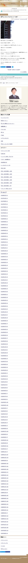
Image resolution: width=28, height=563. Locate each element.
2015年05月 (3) (4, 262)
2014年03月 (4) (4, 303)
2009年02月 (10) (4, 480)
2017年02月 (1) (4, 212)
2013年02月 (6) (4, 341)
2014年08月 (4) (4, 288)
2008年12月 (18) (4, 486)
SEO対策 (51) (4, 162)
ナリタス (3, 545)
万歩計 (2, 135)
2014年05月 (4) (4, 297)
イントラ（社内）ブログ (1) (7, 156)
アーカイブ (3, 192)
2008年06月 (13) (4, 504)
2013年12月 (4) (4, 311)
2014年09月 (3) (4, 285)
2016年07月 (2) (4, 224)
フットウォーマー (5, 117)
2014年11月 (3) (4, 279)
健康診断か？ (4, 126)
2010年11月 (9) (4, 419)
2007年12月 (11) (4, 521)
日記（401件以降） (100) (6, 179)
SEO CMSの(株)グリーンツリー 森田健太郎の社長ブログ (11, 558)
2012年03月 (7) (4, 373)
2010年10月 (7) (4, 422)
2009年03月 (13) (4, 478)
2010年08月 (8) (4, 428)
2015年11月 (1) (4, 247)
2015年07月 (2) (4, 256)
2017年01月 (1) (4, 215)
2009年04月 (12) (4, 475)
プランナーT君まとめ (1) (6, 188)
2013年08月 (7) (4, 323)
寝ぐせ (2, 132)
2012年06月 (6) (4, 364)
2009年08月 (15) (4, 463)
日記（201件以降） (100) (6, 174)
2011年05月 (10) (4, 402)
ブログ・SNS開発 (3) (5, 159)
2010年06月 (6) (4, 434)
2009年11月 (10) (4, 454)
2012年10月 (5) (4, 352)
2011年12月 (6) (4, 381)
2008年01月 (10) (4, 518)
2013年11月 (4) (4, 314)
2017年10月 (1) (4, 198)
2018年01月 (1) (4, 195)
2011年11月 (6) (4, 384)
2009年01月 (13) (4, 483)
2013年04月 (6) (4, 335)
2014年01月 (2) (4, 309)
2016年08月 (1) (4, 221)
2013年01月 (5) (4, 344)
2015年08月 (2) (4, 253)
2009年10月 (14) (4, 457)
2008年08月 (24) (4, 498)
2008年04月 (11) (4, 510)
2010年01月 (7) (4, 448)
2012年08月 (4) (4, 358)
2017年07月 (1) (4, 204)
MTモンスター (4, 548)
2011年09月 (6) (4, 390)
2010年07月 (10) (4, 431)
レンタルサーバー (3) (5, 165)
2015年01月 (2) (4, 274)
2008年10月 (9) (4, 492)
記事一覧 (13, 69)
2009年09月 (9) (4, 460)
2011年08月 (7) (4, 393)
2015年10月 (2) (4, 250)
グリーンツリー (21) (5, 150)
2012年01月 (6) (4, 378)
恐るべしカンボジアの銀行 (7, 143)
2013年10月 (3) (4, 317)
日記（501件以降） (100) (6, 182)
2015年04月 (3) (4, 265)
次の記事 (18, 69)
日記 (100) (3, 168)
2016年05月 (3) (4, 230)
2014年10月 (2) (4, 282)
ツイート (3, 67)
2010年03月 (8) (4, 443)
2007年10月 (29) (4, 527)
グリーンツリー (4, 540)
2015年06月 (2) (4, 259)
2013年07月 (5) (4, 326)
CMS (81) (3, 153)
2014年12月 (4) (4, 277)
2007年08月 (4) (4, 533)
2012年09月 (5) (4, 355)
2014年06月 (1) (4, 294)
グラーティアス (4, 543)
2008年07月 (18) (4, 501)
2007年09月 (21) (4, 530)
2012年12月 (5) (4, 346)
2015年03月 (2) (4, 268)
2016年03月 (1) (4, 236)
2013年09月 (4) (4, 320)
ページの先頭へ (23, 71)
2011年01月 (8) (4, 413)
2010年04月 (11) (4, 440)
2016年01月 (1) (4, 242)
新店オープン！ (4, 120)
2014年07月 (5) (4, 291)
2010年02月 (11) (4, 445)
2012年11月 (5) (4, 349)
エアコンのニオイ (5, 138)
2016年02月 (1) (4, 239)
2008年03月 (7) (4, 512)
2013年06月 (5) (4, 329)
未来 (2, 141)
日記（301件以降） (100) (6, 177)
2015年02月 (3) (4, 271)
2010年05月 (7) (4, 437)
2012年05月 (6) (4, 367)
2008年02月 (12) (4, 515)
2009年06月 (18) (4, 469)
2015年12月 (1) (4, 244)
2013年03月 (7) (4, 338)
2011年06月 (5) (4, 399)
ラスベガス (3, 129)
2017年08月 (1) (4, 201)
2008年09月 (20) (4, 495)
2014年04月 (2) (4, 300)
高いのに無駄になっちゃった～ (7, 123)
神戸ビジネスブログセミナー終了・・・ (11, 17)
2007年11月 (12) (4, 524)
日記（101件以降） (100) (6, 171)
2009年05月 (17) (4, 472)
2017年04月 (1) (4, 209)
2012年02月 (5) (4, 376)
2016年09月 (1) (4, 218)
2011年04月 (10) (4, 405)
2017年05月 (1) (4, 207)
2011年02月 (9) (4, 411)
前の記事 (9, 69)
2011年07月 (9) (4, 396)
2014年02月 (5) (4, 306)
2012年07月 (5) (4, 361)
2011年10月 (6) (4, 387)
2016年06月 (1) (4, 227)
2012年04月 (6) (4, 370)
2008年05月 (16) (4, 507)
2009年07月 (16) (4, 466)
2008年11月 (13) (4, 489)
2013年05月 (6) (4, 332)
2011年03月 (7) (4, 408)
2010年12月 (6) (4, 416)
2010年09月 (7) (4, 425)
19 (1, 11)
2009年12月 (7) (4, 451)
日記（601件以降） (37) (6, 185)
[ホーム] (0, 82)
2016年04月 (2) (4, 233)
